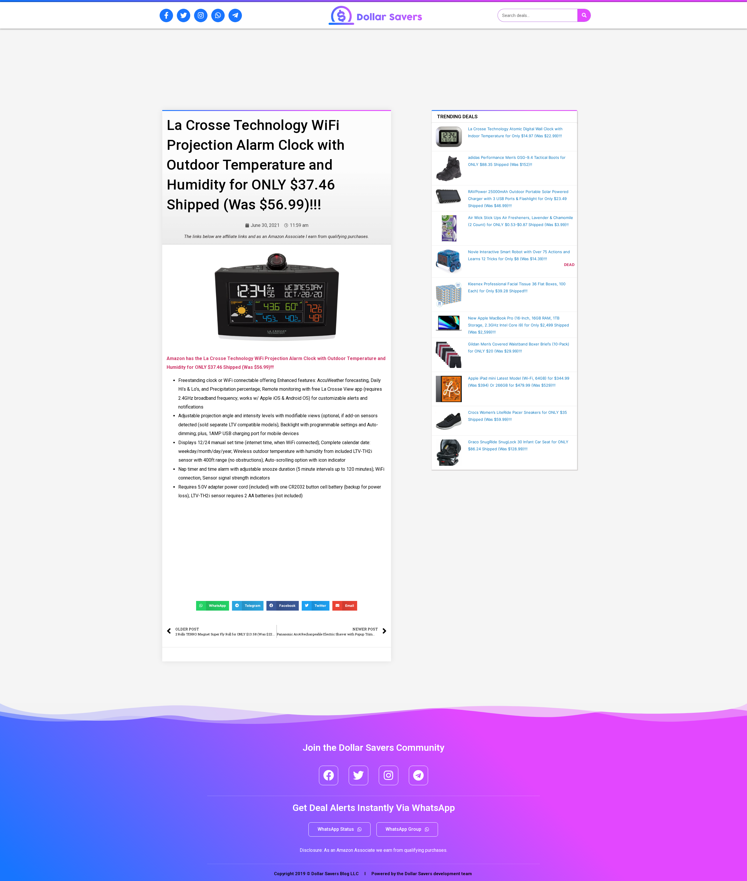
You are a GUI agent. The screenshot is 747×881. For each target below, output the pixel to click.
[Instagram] (200, 15)
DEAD (569, 265)
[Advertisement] (261, 59)
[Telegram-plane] (235, 15)
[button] (339, 829)
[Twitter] (183, 15)
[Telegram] (418, 775)
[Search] (584, 15)
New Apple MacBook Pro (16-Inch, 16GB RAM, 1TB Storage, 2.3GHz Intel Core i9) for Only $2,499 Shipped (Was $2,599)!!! (518, 325)
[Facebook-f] (166, 15)
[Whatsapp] (218, 15)
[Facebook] (328, 775)
